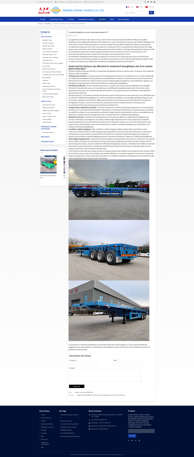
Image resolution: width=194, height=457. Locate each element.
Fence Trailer (46, 66)
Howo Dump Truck (66, 421)
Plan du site (44, 439)
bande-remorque (47, 49)
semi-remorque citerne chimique (51, 72)
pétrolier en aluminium (48, 69)
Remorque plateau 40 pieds (68, 427)
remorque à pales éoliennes (50, 94)
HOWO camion (46, 101)
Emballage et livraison (86, 19)
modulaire (45, 80)
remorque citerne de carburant (69, 415)
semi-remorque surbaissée (50, 51)
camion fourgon (46, 122)
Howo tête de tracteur (48, 105)
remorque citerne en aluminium (70, 424)
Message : (72, 368)
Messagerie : (73, 360)
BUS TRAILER (46, 77)
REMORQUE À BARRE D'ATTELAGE (48, 128)
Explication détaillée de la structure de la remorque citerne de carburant (101, 395)
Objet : (115, 360)
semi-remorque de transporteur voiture (51, 90)
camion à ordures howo (49, 116)
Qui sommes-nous (56, 19)
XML (42, 447)
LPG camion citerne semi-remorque (52, 63)
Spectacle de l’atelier (47, 424)
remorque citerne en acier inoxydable (53, 74)
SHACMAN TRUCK (47, 141)
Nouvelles (102, 19)
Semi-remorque (46, 36)
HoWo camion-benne (48, 107)
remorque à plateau (48, 43)
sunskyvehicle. (128, 61)
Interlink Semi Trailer (48, 46)
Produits (71, 19)
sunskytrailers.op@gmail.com (73, 2)
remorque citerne (47, 60)
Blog (111, 19)
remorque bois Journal (48, 86)
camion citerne (46, 113)
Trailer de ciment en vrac (49, 54)
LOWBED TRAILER (66, 430)
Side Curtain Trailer (48, 97)
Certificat (43, 430)
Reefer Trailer (46, 83)
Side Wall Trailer (47, 40)
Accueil (42, 19)
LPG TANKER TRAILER (67, 433)
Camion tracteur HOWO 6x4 (83, 392)
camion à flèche (46, 119)
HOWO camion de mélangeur (50, 110)
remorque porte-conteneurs (50, 57)
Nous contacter (123, 19)
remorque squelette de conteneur (70, 436)
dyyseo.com (120, 454)
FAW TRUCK (45, 137)
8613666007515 (98, 2)
